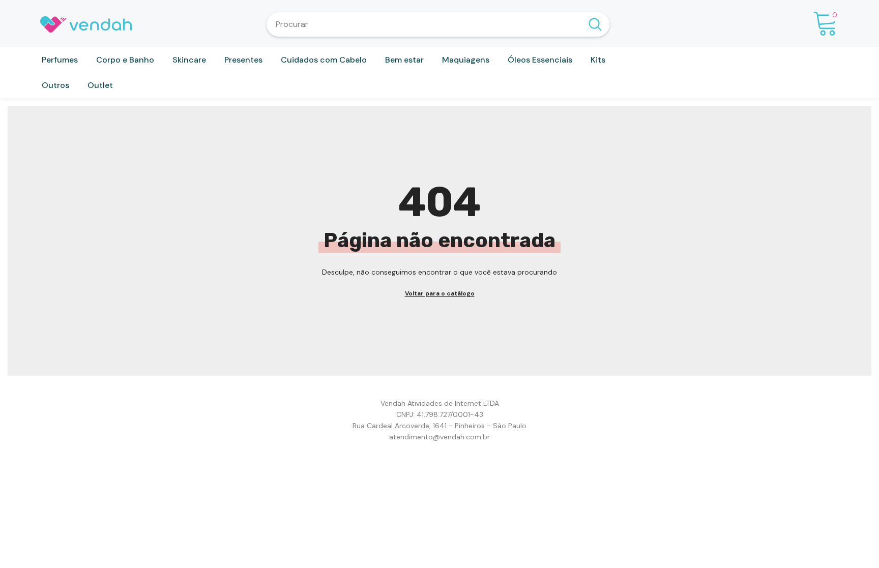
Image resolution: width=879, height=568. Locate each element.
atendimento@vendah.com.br (439, 436)
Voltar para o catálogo (440, 293)
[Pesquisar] (438, 24)
